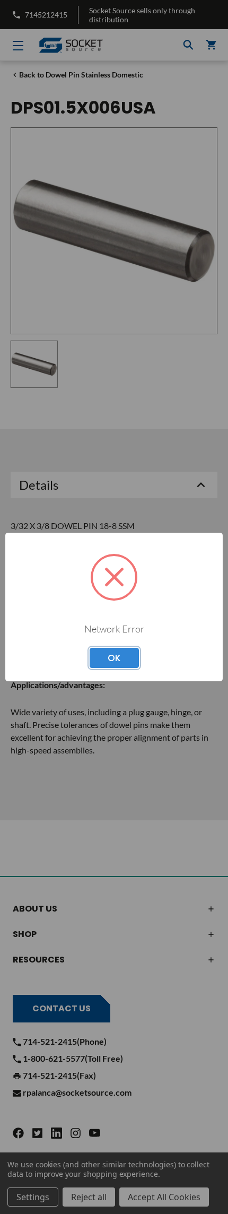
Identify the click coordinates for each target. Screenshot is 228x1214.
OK (114, 658)
